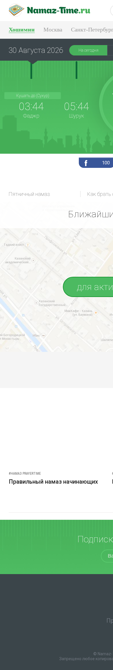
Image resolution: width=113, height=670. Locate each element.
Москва (52, 29)
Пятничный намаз (29, 194)
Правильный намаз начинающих (53, 481)
